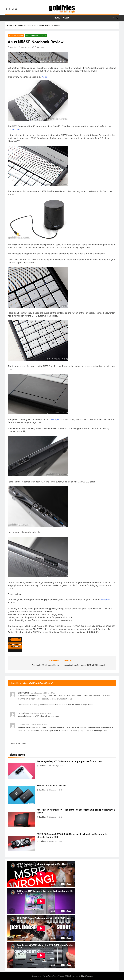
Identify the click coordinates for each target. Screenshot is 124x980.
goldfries (13, 47)
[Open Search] (113, 18)
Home (57, 18)
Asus (44, 77)
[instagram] (9, 9)
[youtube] (16, 9)
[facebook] (6, 9)
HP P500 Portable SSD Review (51, 785)
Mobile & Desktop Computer (35, 36)
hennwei (21, 713)
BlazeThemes (86, 976)
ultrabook (105, 599)
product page (14, 129)
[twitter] (13, 9)
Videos (66, 18)
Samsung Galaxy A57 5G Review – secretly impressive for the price (69, 761)
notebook (21, 725)
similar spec (54, 419)
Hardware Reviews (16, 36)
